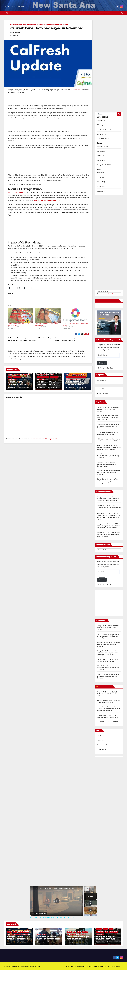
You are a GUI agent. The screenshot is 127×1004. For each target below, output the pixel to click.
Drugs (79, 931)
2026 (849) (100, 173)
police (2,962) (101, 155)
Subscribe (102, 363)
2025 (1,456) (101, 177)
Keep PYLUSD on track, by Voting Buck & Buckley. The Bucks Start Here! (107, 694)
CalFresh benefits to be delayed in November (46, 28)
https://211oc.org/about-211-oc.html (47, 200)
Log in (99, 735)
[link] (33, 888)
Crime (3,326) (101, 151)
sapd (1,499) (101, 160)
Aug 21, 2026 (13, 387)
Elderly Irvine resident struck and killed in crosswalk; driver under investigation (108, 534)
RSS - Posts (101, 389)
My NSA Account (102, 966)
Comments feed (102, 745)
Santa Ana (81, 13)
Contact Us (89, 966)
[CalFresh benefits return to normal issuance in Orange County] (48, 315)
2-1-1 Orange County (15, 192)
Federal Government (16, 24)
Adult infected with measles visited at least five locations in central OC (76, 385)
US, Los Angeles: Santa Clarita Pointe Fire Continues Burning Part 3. (57, 889)
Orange (68, 379)
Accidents (39, 374)
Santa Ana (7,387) (102, 120)
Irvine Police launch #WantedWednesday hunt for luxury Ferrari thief (108, 455)
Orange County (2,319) (104, 129)
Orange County (67, 13)
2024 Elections (27, 13)
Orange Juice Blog (105, 687)
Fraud (9, 376)
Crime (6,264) (101, 125)
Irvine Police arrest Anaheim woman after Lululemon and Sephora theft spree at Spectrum (108, 417)
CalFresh (76, 90)
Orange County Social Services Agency (47, 24)
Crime (39, 13)
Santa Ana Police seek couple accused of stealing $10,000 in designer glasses (106, 464)
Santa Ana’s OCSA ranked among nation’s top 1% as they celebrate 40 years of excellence (109, 525)
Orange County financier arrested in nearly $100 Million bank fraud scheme (18, 385)
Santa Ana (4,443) (102, 146)
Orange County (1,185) (104, 165)
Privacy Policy (117, 966)
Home (14, 13)
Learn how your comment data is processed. (43, 439)
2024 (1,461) (101, 182)
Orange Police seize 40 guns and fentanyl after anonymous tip (109, 507)
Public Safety (40, 379)
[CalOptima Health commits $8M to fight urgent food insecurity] (75, 315)
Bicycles (46, 374)
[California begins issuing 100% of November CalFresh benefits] (20, 315)
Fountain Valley (82, 374)
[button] (122, 13)
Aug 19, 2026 (71, 387)
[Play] (90, 903)
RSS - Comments (102, 393)
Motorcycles (40, 376)
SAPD (91, 13)
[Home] (7, 13)
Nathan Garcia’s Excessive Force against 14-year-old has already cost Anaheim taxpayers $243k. (108, 708)
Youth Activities (103, 13)
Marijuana (85, 931)
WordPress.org (101, 749)
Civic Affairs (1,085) (103, 138)
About (72, 966)
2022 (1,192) (101, 191)
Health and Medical (71, 376)
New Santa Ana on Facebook (107, 301)
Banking (10, 374)
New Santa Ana (36, 966)
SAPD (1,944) (101, 134)
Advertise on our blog (80, 966)
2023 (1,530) (101, 186)
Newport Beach (17, 376)
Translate (110, 294)
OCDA (47, 376)
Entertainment (51, 13)
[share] (80, 888)
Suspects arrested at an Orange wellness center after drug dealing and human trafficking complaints (109, 447)
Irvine (43, 934)
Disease (74, 374)
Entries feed (100, 740)
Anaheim (68, 374)
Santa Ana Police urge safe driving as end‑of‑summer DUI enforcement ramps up (108, 472)
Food (24, 24)
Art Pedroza (16, 32)
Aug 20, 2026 (42, 387)
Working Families (63, 24)
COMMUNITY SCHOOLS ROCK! (107, 721)
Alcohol (69, 931)
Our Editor (110, 966)
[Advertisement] (111, 602)
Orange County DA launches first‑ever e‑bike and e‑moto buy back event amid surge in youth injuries (109, 481)
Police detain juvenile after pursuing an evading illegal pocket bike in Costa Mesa (108, 426)
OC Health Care (81, 376)
